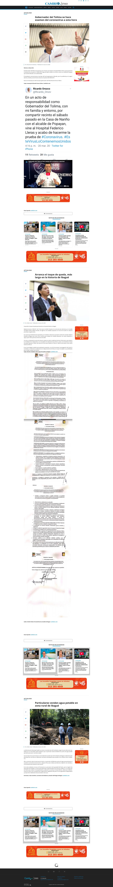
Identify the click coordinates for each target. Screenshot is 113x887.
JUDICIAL (45, 7)
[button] (28, 200)
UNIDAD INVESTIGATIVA (38, 7)
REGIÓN (49, 7)
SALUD (61, 7)
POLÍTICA (53, 7)
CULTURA (69, 7)
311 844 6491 (43, 878)
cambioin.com (33, 210)
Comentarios (48, 213)
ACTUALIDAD (30, 7)
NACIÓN (57, 7)
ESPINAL (65, 7)
